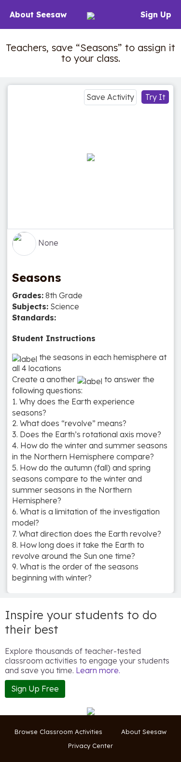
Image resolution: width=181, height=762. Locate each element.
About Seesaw (38, 14)
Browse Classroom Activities (58, 731)
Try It (155, 97)
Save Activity (110, 97)
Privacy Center (90, 745)
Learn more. (98, 670)
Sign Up (155, 14)
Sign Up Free (35, 688)
